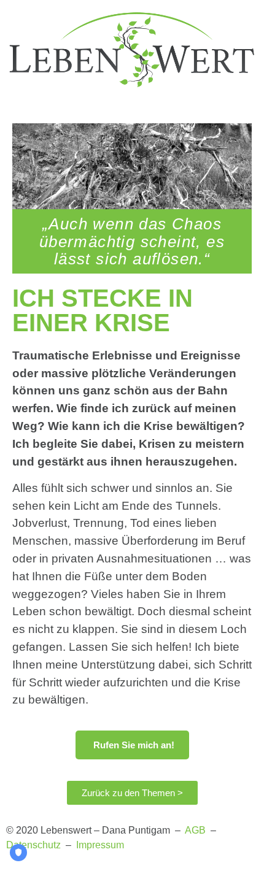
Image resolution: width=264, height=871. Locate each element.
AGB (195, 830)
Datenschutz (33, 845)
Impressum (100, 845)
